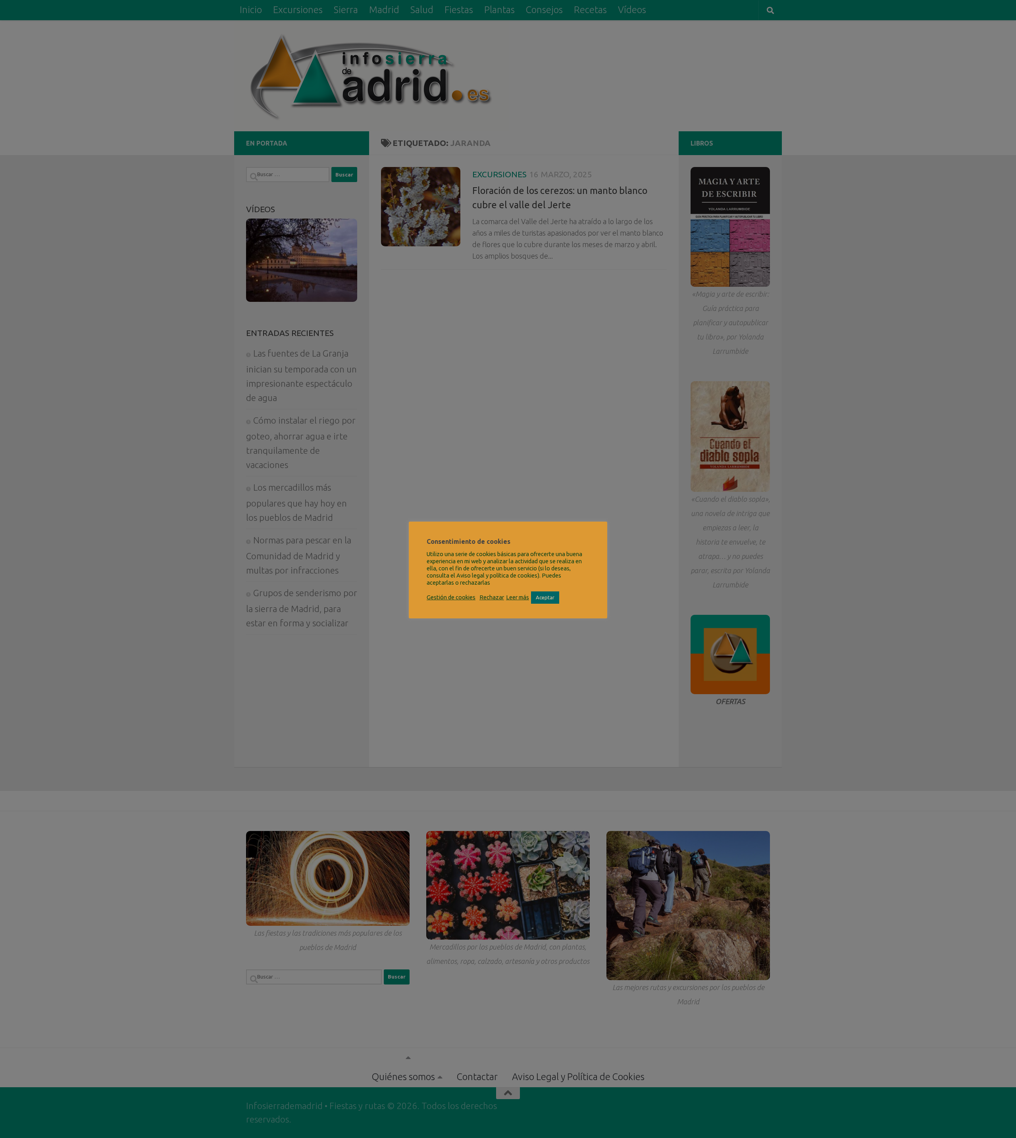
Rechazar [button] (491, 597)
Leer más (517, 597)
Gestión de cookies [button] (451, 597)
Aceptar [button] (545, 597)
